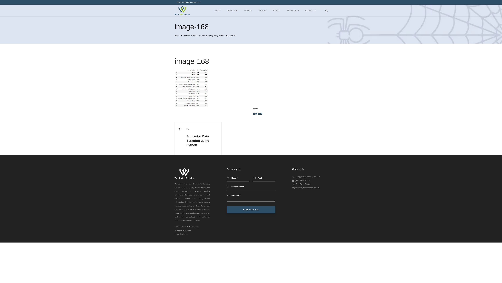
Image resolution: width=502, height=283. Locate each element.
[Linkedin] (259, 113)
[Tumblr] (261, 113)
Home (177, 35)
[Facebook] (254, 113)
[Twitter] (256, 113)
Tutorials (186, 35)
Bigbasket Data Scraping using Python (208, 35)
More (198, 220)
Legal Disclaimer (181, 234)
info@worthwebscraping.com (308, 177)
